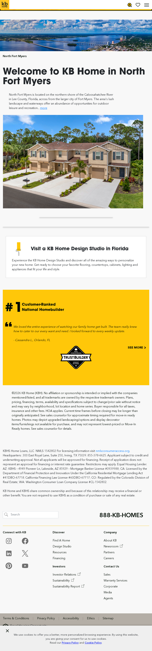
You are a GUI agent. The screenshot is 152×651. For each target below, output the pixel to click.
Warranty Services (115, 580)
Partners (109, 552)
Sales (107, 574)
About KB (110, 540)
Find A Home (61, 540)
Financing (59, 558)
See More (136, 347)
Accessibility (71, 618)
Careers (109, 558)
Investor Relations (65, 574)
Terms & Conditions (16, 618)
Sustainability (61, 580)
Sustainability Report (67, 586)
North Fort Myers (15, 56)
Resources (60, 552)
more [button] (43, 108)
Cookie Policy (93, 643)
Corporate (111, 586)
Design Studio (62, 546)
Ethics (91, 618)
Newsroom (111, 546)
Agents (108, 598)
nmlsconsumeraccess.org (112, 451)
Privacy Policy (70, 643)
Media (108, 592)
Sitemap (108, 618)
